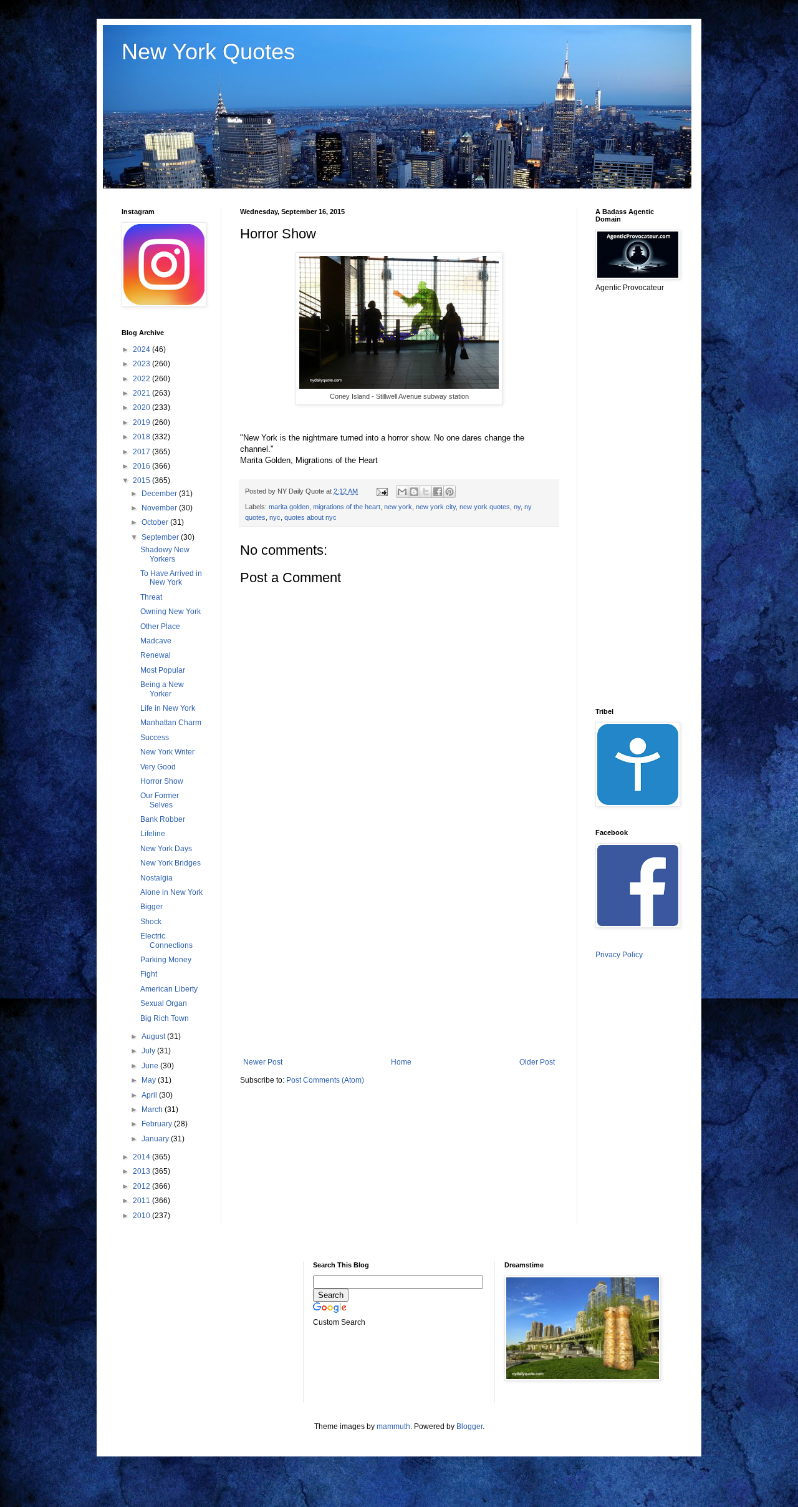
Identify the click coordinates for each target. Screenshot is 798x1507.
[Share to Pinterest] (449, 491)
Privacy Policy (619, 954)
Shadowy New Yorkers (165, 554)
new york (398, 506)
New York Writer (167, 752)
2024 (142, 349)
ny (517, 506)
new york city (436, 506)
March (153, 1109)
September (161, 537)
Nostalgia (156, 878)
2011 (142, 1200)
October (156, 522)
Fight (148, 974)
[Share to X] (426, 491)
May (150, 1080)
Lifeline (152, 833)
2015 (142, 480)
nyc (275, 517)
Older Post (537, 1062)
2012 (142, 1186)
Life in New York (167, 708)
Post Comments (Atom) (325, 1080)
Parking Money (165, 959)
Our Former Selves (159, 800)
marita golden (289, 506)
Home (401, 1062)
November (160, 508)
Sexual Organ (163, 1003)
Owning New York (170, 611)
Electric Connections (166, 940)
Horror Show (161, 781)
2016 (142, 466)
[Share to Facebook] (437, 491)
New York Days (166, 848)
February (158, 1123)
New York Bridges (170, 863)
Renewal (155, 655)
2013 (142, 1171)
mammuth (393, 1426)
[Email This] (402, 491)
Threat (151, 597)
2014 (142, 1157)
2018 (142, 436)
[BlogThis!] (414, 491)
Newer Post (262, 1062)
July (149, 1050)
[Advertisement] (399, 954)
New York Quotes (208, 51)
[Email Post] (381, 491)
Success (154, 737)
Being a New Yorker (162, 689)
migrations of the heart (346, 506)
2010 (142, 1215)
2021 (142, 393)
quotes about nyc (310, 517)
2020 (142, 407)
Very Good (158, 767)
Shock (150, 921)
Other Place (160, 626)
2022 (142, 378)
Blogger (469, 1426)
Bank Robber (162, 819)
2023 (142, 363)
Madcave (155, 640)
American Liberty (169, 989)
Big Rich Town (164, 1018)
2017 (142, 451)
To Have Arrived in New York (171, 578)
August (154, 1036)
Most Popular (162, 670)
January (156, 1138)
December (160, 493)
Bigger (151, 906)
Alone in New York (171, 892)
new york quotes (484, 506)
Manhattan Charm (170, 722)
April (150, 1095)
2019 (142, 422)
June (151, 1065)
